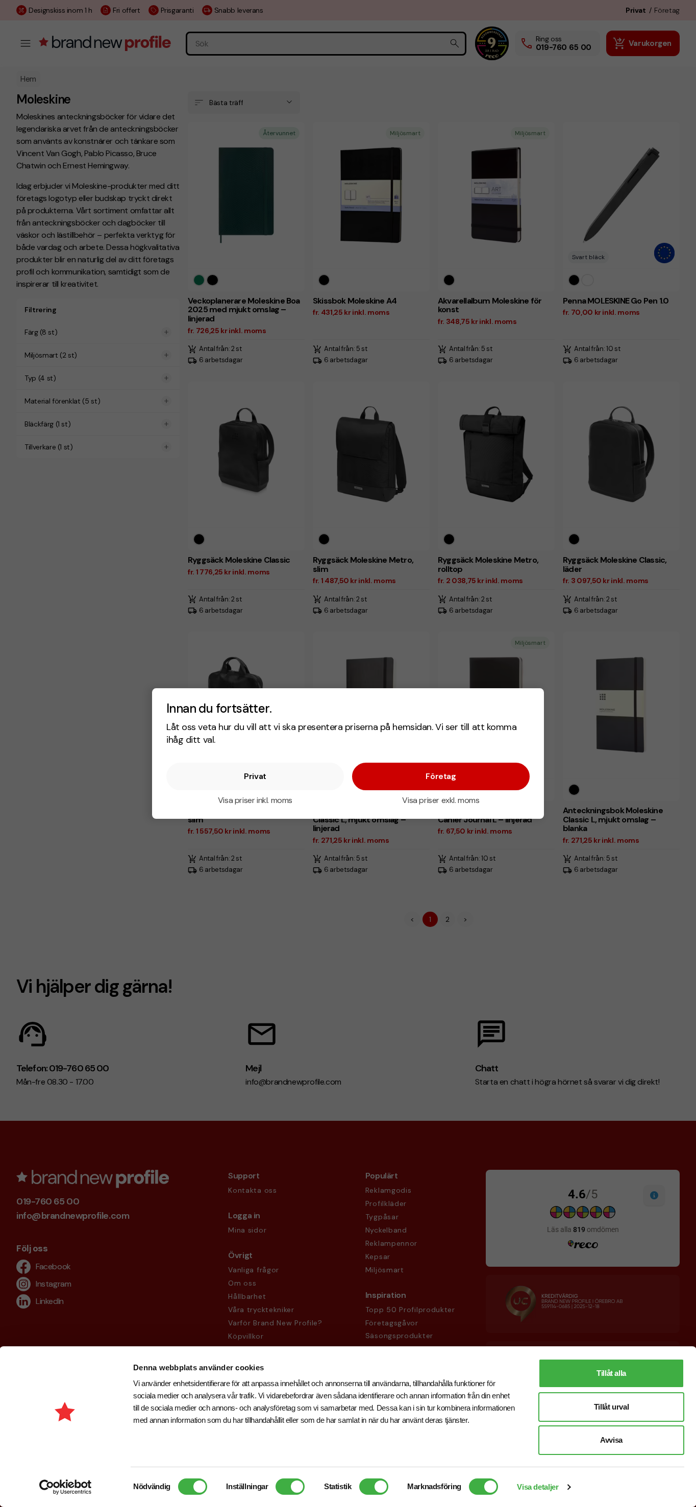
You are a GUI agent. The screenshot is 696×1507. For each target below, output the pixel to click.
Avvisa (611, 1440)
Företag (441, 776)
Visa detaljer (537, 1487)
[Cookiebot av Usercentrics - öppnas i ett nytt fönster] (65, 1487)
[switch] (290, 1486)
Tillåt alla (611, 1373)
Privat (255, 776)
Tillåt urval (611, 1406)
